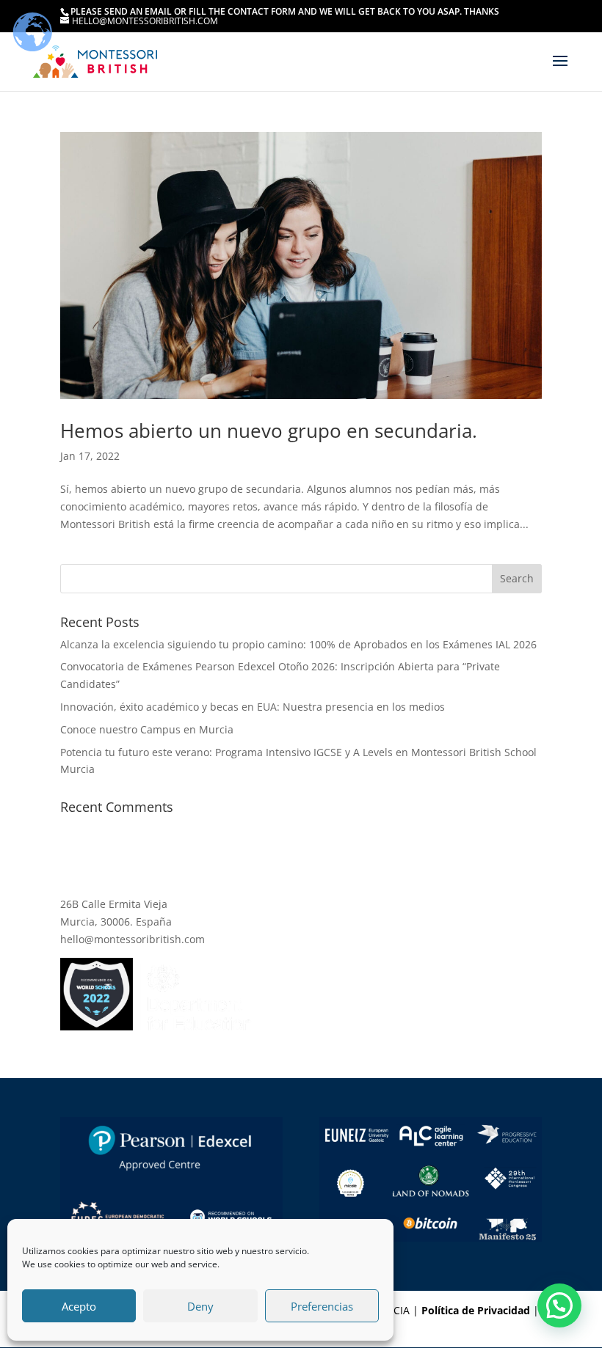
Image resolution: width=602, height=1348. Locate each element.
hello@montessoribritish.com (132, 939)
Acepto (79, 1306)
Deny (200, 1306)
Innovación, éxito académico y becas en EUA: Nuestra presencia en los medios (252, 707)
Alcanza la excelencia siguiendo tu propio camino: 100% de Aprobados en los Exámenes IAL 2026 (298, 644)
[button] (559, 1305)
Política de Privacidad (475, 1310)
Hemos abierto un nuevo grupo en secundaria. (268, 430)
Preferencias (322, 1306)
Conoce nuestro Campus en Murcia (146, 729)
